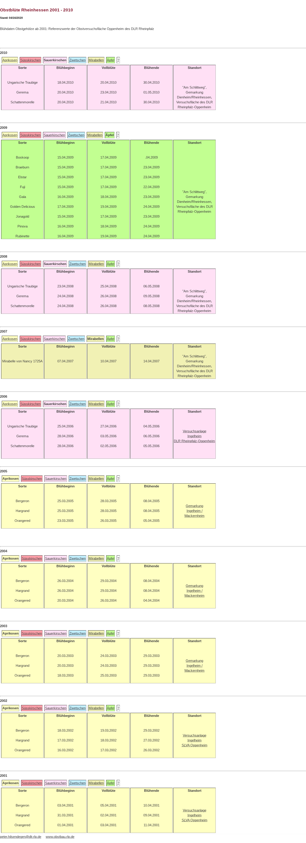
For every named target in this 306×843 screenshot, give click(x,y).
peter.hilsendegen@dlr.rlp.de (20, 837)
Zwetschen (77, 60)
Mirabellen (96, 60)
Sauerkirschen (54, 135)
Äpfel (110, 60)
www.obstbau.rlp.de (60, 837)
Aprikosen (9, 60)
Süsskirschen (30, 60)
